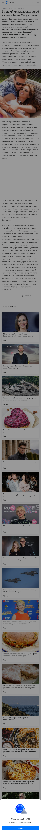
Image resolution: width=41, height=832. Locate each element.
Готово (20, 828)
